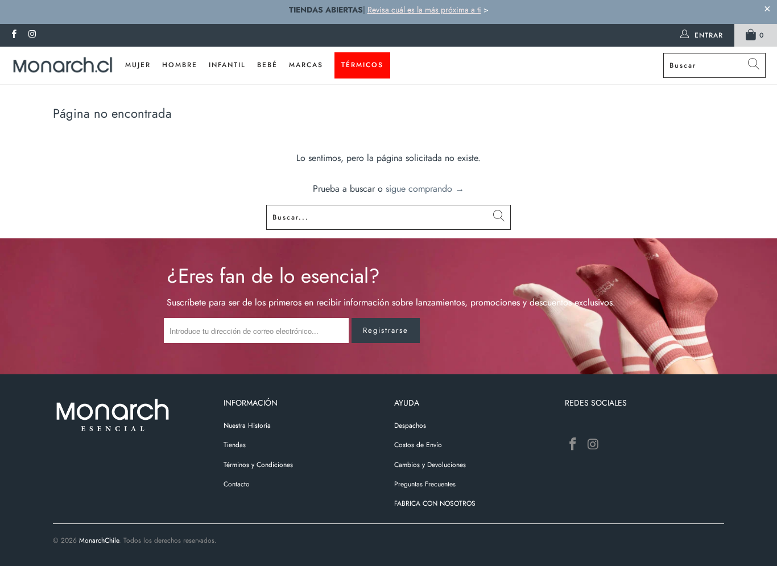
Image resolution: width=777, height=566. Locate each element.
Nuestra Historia (247, 425)
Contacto (237, 484)
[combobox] (714, 65)
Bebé (267, 65)
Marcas (306, 65)
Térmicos (362, 65)
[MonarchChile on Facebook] (13, 35)
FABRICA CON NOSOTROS (435, 503)
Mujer (138, 65)
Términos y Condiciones (258, 465)
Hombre (179, 65)
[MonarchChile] (62, 65)
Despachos (410, 425)
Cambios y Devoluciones (430, 465)
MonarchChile (99, 540)
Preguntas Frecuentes (425, 484)
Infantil (227, 65)
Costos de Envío (418, 445)
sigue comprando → (425, 188)
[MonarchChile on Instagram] (31, 35)
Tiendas (235, 445)
